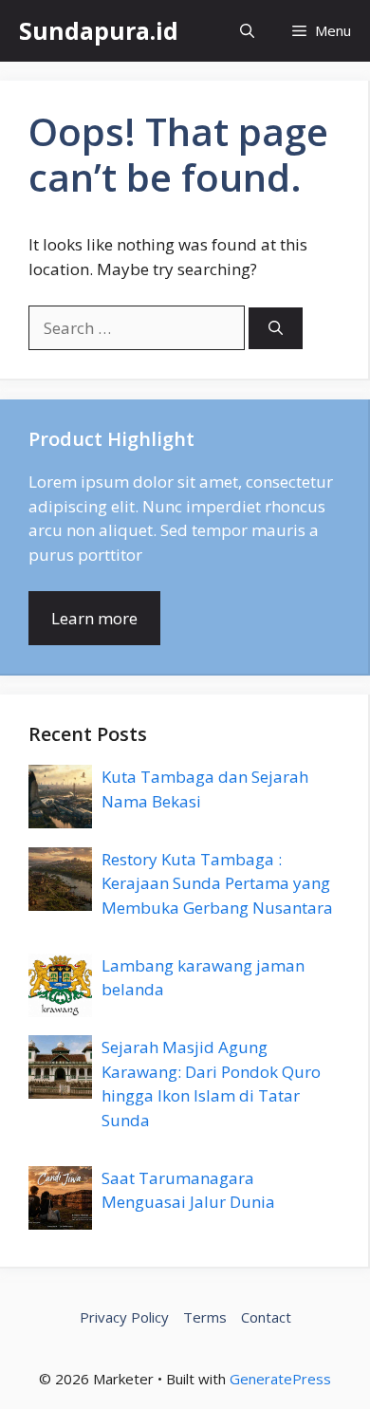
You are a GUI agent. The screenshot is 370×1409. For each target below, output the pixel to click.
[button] (247, 31)
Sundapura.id (98, 30)
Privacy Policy (124, 1316)
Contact (266, 1316)
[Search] (276, 328)
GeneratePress (280, 1378)
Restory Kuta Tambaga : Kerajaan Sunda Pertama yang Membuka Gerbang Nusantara (217, 883)
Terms (205, 1316)
